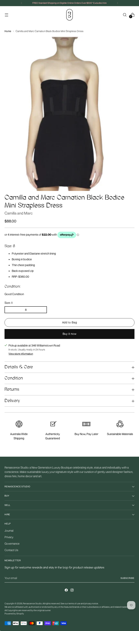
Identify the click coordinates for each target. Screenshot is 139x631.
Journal (9, 530)
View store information (21, 353)
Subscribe (127, 578)
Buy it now (70, 334)
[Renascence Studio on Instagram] (72, 590)
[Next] (117, 3)
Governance (12, 543)
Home (8, 31)
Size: (9, 303)
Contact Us (11, 550)
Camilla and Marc (19, 213)
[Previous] (22, 3)
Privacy (9, 537)
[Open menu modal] (6, 14)
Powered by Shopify (14, 613)
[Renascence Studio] (69, 15)
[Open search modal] (125, 14)
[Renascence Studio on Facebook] (66, 590)
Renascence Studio (32, 603)
